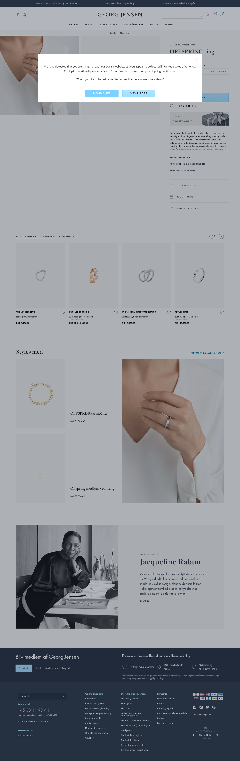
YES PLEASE (138, 93)
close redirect (196, 59)
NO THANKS (102, 93)
